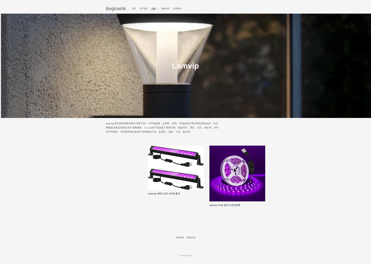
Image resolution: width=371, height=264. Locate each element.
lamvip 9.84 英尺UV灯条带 (224, 205)
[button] (155, 9)
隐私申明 (191, 237)
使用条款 (180, 237)
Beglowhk (188, 255)
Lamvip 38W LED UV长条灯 (164, 193)
